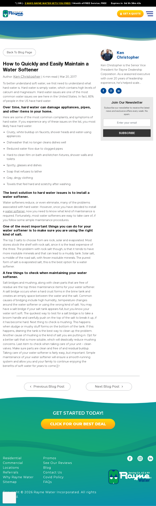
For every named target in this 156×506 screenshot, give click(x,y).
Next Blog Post (107, 386)
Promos (49, 458)
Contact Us (52, 472)
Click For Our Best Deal (78, 424)
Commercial (13, 463)
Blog (47, 467)
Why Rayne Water (18, 477)
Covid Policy (53, 477)
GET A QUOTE (132, 13)
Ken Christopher (27, 76)
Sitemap (10, 482)
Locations (11, 467)
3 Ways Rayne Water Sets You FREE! (41, 3)
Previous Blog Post (48, 386)
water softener (15, 211)
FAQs (47, 482)
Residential (12, 458)
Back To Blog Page (19, 52)
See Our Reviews (57, 463)
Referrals (10, 472)
